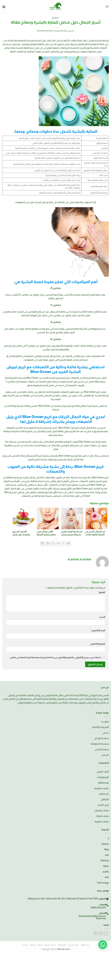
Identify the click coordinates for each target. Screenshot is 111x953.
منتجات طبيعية (102, 821)
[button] (107, 6)
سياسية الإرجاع (102, 738)
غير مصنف (104, 794)
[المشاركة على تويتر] (58, 543)
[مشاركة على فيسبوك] (63, 543)
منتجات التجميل (101, 810)
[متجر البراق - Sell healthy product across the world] (55, 6)
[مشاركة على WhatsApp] (68, 543)
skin (107, 877)
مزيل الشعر (103, 805)
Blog (106, 849)
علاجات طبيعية (102, 788)
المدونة (40, 945)
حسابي (105, 732)
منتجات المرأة (102, 816)
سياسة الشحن (102, 749)
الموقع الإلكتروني (97, 644)
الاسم (102, 617)
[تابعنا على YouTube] (101, 933)
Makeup (105, 860)
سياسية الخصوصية (100, 744)
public (106, 871)
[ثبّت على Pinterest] (47, 543)
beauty (55, 18)
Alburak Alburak (45, 31)
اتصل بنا (105, 721)
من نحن (105, 755)
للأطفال (105, 799)
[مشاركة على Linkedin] (42, 543)
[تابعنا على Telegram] (95, 933)
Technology (103, 883)
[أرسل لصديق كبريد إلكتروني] (52, 543)
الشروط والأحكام (100, 727)
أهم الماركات (103, 777)
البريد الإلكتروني (97, 630)
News (106, 866)
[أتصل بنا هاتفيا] (106, 933)
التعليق (101, 592)
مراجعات (32, 945)
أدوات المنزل (103, 771)
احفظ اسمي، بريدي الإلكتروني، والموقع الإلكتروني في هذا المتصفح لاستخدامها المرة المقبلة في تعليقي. (55, 657)
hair (107, 855)
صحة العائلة (103, 782)
